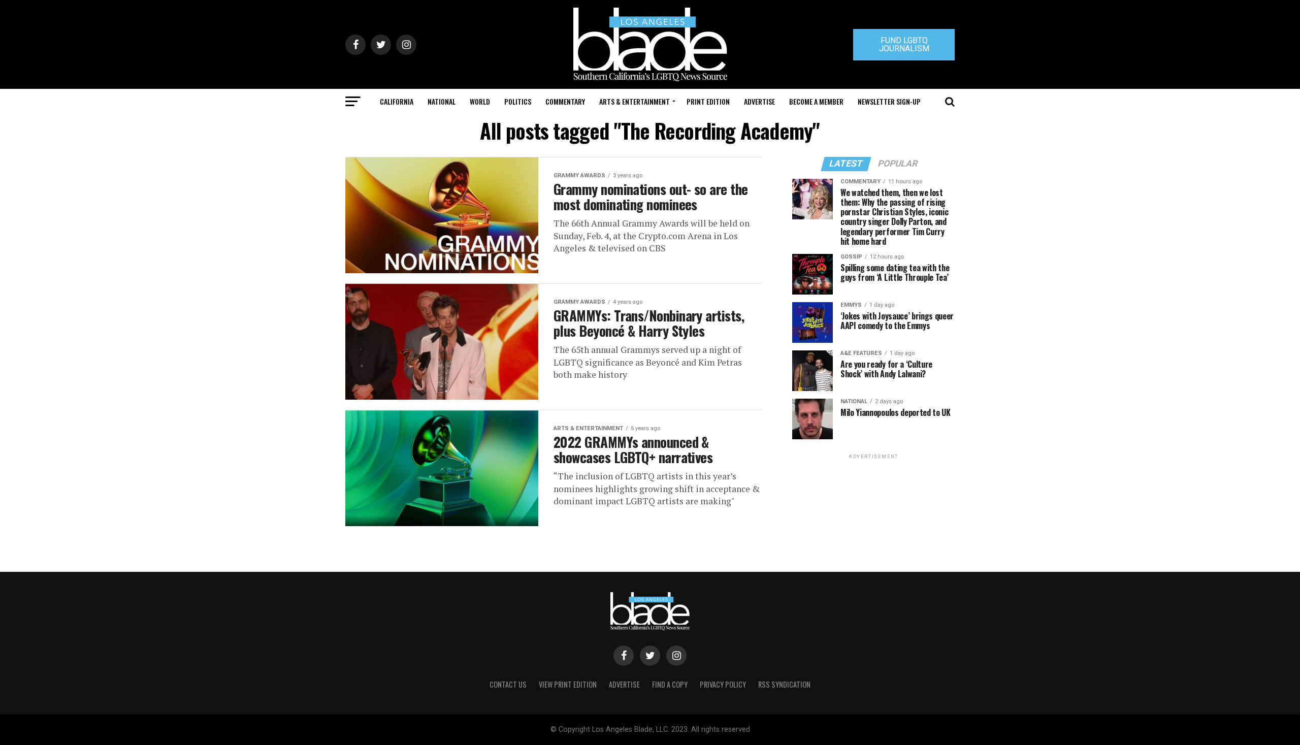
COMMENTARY (565, 101)
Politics (517, 101)
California (396, 101)
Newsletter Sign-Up (889, 101)
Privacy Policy (723, 684)
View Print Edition (568, 684)
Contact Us (508, 684)
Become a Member (816, 101)
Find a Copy (670, 684)
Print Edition (708, 101)
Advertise (759, 101)
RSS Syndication (784, 684)
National (442, 101)
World (480, 101)
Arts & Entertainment (634, 101)
